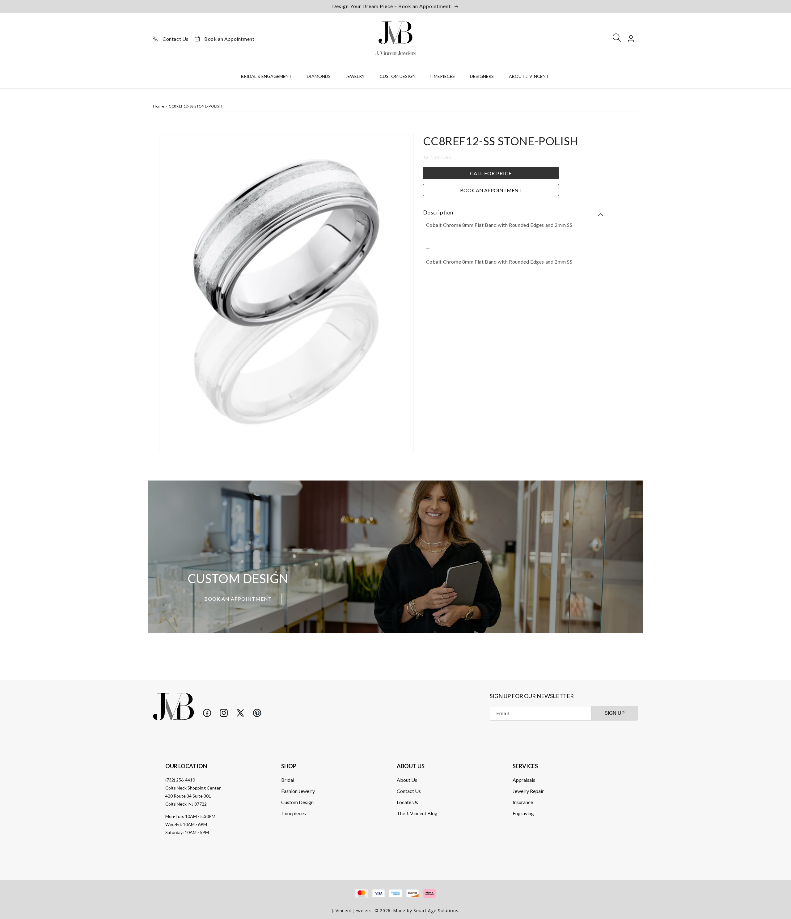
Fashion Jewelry (298, 791)
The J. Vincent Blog (417, 813)
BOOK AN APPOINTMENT (238, 599)
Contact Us (175, 39)
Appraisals (524, 780)
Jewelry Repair (528, 791)
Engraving (523, 813)
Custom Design (297, 802)
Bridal (287, 780)
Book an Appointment (229, 39)
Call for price (491, 173)
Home (158, 106)
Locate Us (407, 802)
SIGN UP (614, 713)
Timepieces (293, 813)
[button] (267, 77)
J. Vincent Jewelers (351, 910)
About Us (407, 780)
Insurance (523, 802)
